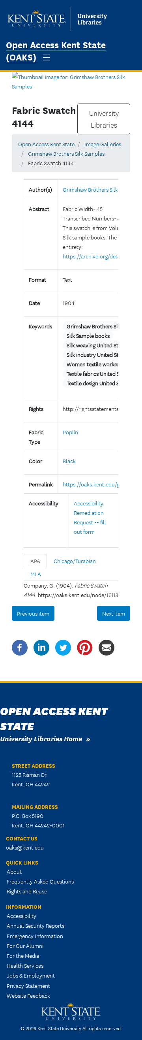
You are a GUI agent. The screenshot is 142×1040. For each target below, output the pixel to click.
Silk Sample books (88, 335)
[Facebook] (20, 646)
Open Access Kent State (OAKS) (56, 50)
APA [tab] (35, 560)
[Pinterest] (85, 646)
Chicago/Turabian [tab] (75, 560)
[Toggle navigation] (46, 57)
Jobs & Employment (31, 975)
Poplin (70, 432)
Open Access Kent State (46, 143)
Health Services (25, 965)
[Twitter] (63, 646)
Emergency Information (35, 935)
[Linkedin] (41, 646)
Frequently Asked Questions (40, 881)
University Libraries (104, 119)
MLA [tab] (35, 573)
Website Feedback (28, 995)
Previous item (33, 613)
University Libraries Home (41, 738)
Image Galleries (102, 143)
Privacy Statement (28, 985)
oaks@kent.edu (25, 847)
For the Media (23, 955)
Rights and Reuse (27, 891)
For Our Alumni (25, 945)
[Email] (106, 646)
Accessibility (21, 915)
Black (69, 460)
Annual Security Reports (35, 925)
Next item (113, 613)
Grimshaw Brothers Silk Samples (66, 153)
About (14, 871)
